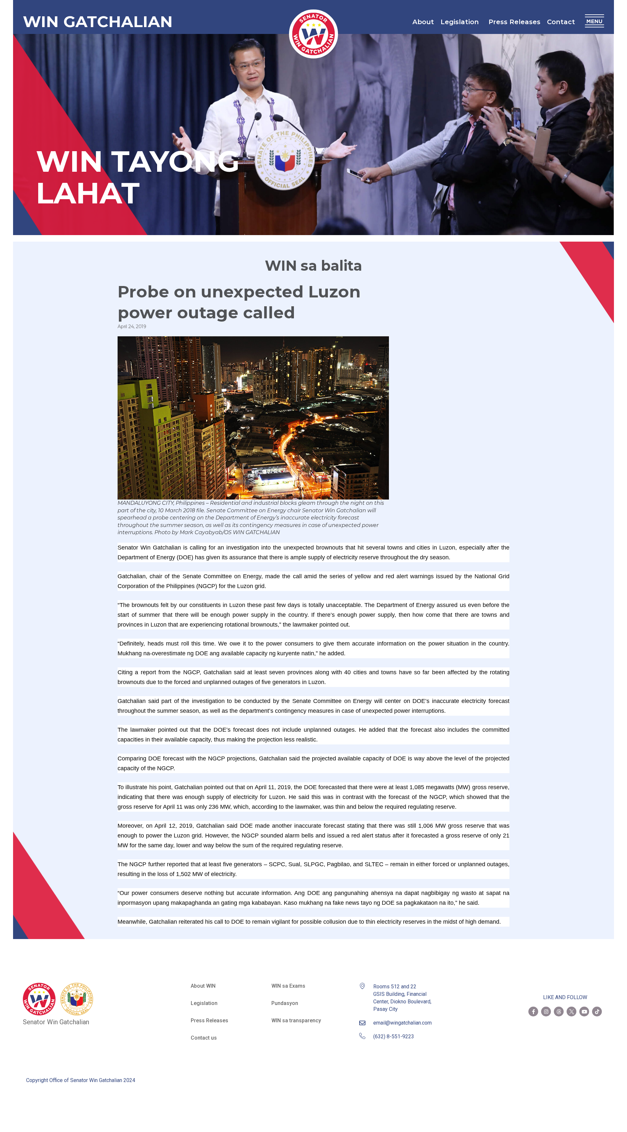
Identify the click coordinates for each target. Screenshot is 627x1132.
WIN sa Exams (288, 986)
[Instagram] (546, 1011)
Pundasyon (284, 1003)
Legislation (460, 22)
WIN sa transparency (296, 1020)
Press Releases (514, 22)
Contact (561, 22)
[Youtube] (584, 1011)
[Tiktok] (597, 1011)
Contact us (204, 1038)
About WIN (203, 986)
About (423, 22)
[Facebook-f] (533, 1011)
